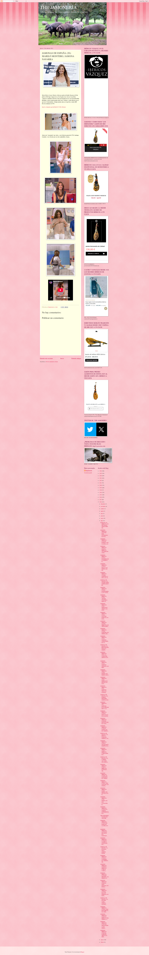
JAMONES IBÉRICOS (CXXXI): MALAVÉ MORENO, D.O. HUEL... (104, 892)
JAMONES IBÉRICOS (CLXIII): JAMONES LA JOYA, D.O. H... (104, 575)
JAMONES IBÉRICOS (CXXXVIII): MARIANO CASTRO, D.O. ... (104, 824)
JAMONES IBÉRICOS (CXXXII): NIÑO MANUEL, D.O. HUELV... (104, 884)
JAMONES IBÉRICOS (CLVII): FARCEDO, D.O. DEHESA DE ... (104, 631)
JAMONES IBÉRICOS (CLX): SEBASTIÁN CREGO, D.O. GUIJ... (104, 607)
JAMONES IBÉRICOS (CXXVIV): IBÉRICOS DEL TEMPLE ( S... (104, 916)
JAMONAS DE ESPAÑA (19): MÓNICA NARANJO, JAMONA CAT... (104, 736)
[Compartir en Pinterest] (67, 307)
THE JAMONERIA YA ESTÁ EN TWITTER (104, 817)
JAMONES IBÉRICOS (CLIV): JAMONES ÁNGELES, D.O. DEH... (104, 664)
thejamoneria (89, 470)
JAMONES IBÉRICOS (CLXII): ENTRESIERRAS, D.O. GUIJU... (104, 590)
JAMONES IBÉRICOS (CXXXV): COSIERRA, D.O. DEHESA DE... (104, 859)
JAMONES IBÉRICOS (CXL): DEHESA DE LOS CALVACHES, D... (104, 800)
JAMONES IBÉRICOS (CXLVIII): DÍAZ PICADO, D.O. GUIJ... (104, 721)
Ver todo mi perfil (88, 473)
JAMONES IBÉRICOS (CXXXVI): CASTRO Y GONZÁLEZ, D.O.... (103, 841)
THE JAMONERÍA (58, 7)
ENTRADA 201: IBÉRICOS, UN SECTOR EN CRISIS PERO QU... (104, 525)
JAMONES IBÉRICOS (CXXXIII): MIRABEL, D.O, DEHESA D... (104, 875)
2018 (100, 490)
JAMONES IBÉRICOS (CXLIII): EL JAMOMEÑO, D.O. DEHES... (104, 775)
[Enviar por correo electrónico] (61, 307)
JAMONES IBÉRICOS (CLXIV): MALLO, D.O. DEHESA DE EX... (104, 567)
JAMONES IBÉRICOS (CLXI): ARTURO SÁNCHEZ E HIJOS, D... (103, 598)
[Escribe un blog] (63, 307)
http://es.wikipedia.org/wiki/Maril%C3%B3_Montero (54, 107)
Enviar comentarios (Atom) (52, 361)
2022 (100, 480)
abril (102, 520)
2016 (100, 492)
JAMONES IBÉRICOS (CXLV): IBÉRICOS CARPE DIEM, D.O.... (104, 751)
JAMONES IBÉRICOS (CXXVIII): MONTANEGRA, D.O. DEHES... (104, 925)
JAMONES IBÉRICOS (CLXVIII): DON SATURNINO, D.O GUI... (104, 533)
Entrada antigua (76, 358)
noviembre (103, 506)
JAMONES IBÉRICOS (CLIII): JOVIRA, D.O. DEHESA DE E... (104, 672)
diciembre (103, 504)
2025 (100, 473)
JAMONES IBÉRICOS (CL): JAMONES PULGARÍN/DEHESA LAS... (104, 705)
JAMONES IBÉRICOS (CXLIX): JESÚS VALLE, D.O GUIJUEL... (104, 713)
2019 (100, 487)
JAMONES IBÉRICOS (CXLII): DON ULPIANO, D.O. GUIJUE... (104, 783)
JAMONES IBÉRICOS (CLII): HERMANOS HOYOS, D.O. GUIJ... (104, 680)
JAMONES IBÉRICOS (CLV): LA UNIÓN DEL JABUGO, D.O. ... (104, 655)
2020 (100, 485)
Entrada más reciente (46, 358)
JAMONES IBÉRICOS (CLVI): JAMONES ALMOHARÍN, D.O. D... (104, 639)
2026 (100, 471)
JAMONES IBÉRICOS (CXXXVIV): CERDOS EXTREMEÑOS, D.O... (104, 810)
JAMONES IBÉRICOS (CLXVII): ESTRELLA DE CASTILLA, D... (104, 541)
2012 (100, 502)
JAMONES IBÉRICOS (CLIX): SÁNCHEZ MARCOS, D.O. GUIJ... (104, 616)
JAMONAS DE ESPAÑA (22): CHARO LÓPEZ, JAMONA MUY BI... (104, 582)
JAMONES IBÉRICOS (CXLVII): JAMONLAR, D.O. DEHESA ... (104, 728)
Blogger (82, 952)
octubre (102, 508)
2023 (100, 478)
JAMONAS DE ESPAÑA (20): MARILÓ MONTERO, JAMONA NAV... (104, 697)
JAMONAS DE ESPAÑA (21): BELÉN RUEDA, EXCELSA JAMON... (104, 647)
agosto (102, 511)
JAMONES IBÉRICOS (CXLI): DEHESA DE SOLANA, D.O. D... (104, 791)
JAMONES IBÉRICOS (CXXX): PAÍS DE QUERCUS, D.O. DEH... (104, 909)
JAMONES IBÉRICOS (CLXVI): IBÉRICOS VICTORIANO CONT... (104, 549)
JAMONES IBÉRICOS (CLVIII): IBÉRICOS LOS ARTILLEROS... (104, 623)
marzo (102, 939)
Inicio (62, 358)
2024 (100, 475)
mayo (102, 518)
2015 (100, 494)
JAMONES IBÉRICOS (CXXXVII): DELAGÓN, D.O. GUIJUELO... (103, 832)
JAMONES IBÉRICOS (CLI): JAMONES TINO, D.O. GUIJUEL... (103, 689)
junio (102, 516)
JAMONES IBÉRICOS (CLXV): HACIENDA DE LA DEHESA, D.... (104, 558)
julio (102, 513)
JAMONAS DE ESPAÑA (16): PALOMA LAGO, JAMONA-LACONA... (104, 901)
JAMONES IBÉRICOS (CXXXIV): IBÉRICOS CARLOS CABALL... (103, 867)
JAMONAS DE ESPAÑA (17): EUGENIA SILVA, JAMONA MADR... (104, 850)
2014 (100, 497)
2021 (100, 483)
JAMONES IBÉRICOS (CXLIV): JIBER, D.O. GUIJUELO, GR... (103, 768)
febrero (102, 942)
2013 (100, 499)
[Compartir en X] (64, 307)
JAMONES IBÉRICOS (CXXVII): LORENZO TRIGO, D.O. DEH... (103, 934)
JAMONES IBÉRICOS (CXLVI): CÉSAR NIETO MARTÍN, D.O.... (104, 743)
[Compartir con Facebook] (66, 307)
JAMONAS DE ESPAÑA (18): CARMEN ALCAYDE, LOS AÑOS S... (104, 759)
